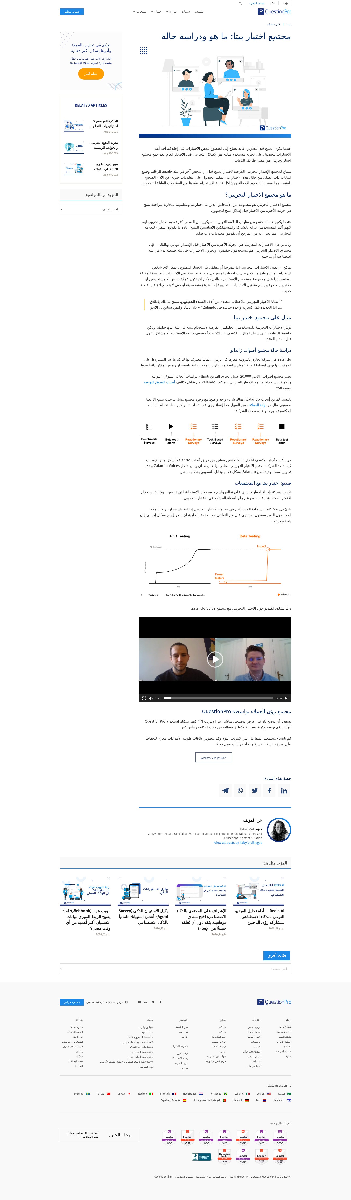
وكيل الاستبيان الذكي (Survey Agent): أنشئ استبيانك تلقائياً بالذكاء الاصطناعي (144, 916)
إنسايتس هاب (253, 1066)
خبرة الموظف (146, 1066)
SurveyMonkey (180, 1058)
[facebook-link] (160, 1002)
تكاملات (287, 1046)
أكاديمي (184, 1036)
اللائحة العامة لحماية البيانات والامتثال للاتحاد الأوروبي (126, 1061)
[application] (215, 659)
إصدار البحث (254, 1056)
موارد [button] (173, 11)
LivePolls (255, 1061)
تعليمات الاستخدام (184, 1176)
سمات (185, 11)
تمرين (223, 1051)
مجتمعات (255, 1041)
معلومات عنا (76, 1027)
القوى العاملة (253, 1036)
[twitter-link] (153, 1002)
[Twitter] (255, 790)
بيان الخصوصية (203, 1176)
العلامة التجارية (283, 1041)
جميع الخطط (182, 1027)
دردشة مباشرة (94, 1002)
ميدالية (185, 1068)
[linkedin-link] (145, 1002)
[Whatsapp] (240, 790)
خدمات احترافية (283, 1051)
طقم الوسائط (76, 1061)
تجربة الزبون (254, 1032)
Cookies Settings (163, 1176)
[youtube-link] (139, 1002)
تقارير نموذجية (284, 1032)
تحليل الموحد (146, 1032)
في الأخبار (78, 1036)
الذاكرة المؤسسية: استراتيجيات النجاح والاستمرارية (105, 126)
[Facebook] (269, 790)
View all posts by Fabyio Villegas (238, 843)
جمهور (257, 1046)
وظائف (79, 1051)
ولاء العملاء (257, 405)
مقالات (222, 1027)
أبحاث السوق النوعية (159, 382)
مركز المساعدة (114, 1002)
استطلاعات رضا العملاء (141, 1047)
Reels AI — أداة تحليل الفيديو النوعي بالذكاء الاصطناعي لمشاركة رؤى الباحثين (259, 916)
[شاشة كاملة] (144, 698)
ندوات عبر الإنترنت (216, 1056)
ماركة (80, 1056)
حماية (288, 1056)
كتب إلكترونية (219, 1036)
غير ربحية (183, 1032)
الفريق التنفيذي (75, 1032)
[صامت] (151, 698)
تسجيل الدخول (257, 3)
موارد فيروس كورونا (215, 1061)
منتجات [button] (141, 11)
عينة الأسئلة (285, 1027)
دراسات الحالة (218, 1046)
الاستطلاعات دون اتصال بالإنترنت (136, 1042)
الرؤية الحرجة (181, 1063)
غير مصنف (273, 24)
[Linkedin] (284, 790)
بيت (289, 24)
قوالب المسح (219, 1041)
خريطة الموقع (220, 1176)
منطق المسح (284, 1036)
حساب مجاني (72, 11)
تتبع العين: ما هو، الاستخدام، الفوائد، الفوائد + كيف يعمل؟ (104, 169)
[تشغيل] (286, 698)
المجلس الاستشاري (73, 1046)
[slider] (218, 698)
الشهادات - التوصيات (72, 1041)
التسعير (199, 11)
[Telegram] (225, 790)
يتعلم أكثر (91, 74)
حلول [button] (157, 11)
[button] (215, 659)
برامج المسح (254, 1027)
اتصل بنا (79, 1066)
